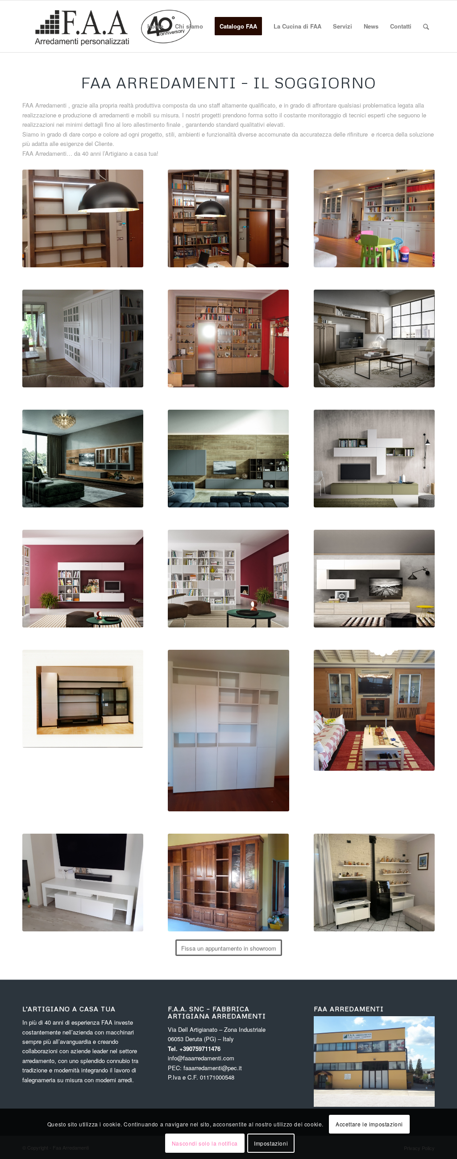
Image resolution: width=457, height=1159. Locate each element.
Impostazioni (271, 1143)
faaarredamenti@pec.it (212, 1067)
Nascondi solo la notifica (205, 1143)
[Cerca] (426, 26)
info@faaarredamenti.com (201, 1058)
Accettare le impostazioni (369, 1124)
